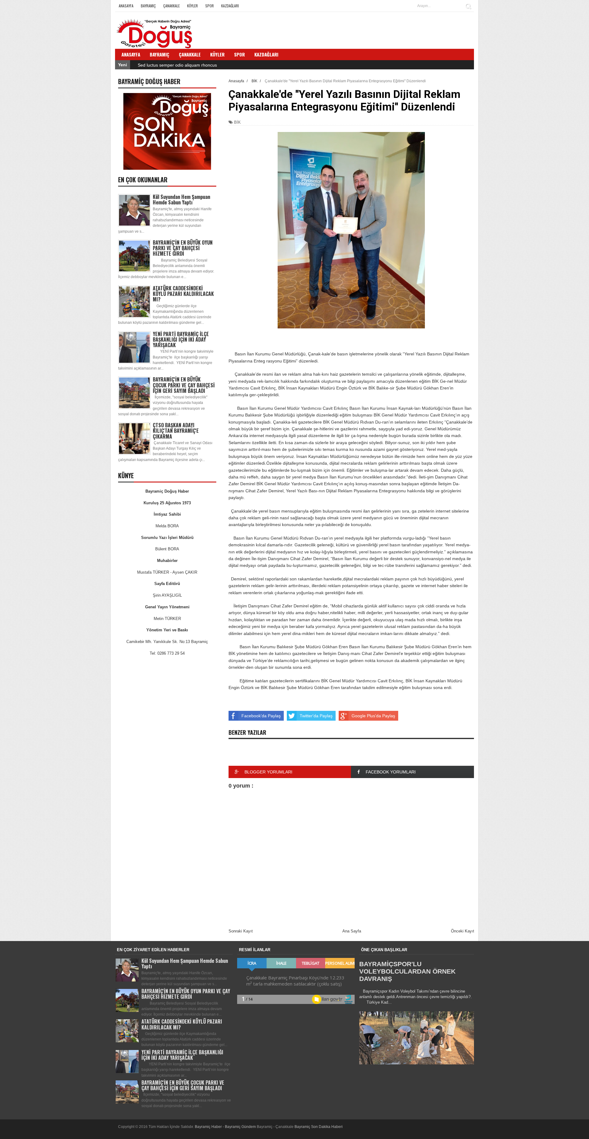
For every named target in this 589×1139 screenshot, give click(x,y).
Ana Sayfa (351, 931)
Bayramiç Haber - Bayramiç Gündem (226, 1127)
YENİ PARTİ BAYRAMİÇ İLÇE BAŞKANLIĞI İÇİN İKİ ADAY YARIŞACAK (181, 339)
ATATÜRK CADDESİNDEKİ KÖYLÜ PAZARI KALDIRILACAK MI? (183, 294)
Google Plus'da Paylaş (373, 715)
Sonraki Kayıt (241, 931)
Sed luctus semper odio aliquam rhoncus (177, 65)
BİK (237, 122)
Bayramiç (148, 5)
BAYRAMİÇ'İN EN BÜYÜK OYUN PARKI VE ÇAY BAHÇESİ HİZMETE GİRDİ (183, 248)
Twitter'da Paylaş (316, 715)
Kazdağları (230, 5)
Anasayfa (126, 5)
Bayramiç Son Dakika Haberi (318, 1127)
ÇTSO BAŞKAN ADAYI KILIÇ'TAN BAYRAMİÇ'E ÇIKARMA (176, 430)
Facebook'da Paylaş (261, 715)
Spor (209, 5)
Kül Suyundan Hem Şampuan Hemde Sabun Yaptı (181, 199)
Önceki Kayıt (462, 931)
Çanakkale (171, 5)
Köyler (192, 5)
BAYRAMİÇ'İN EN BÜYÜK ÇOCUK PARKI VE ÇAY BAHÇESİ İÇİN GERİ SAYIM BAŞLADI (184, 385)
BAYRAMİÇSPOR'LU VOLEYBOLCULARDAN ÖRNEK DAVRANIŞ (407, 971)
